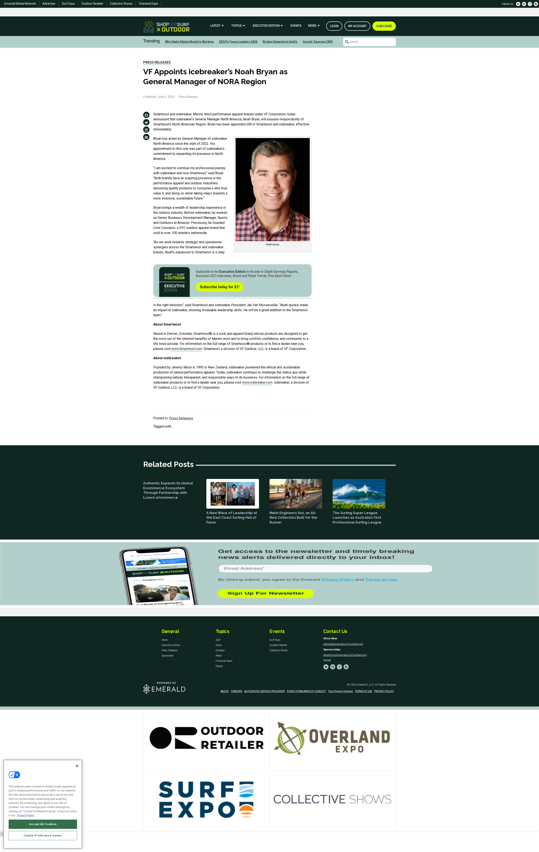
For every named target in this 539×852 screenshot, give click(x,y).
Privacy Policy (25, 815)
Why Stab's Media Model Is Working (189, 41)
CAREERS (236, 691)
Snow (219, 645)
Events (296, 25)
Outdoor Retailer (92, 3)
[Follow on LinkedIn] (518, 4)
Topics (236, 25)
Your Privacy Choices (340, 691)
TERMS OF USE (363, 691)
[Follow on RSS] (536, 4)
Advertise (49, 3)
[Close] (77, 766)
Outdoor (220, 650)
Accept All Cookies (43, 824)
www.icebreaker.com (257, 382)
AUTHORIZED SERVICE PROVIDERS (264, 691)
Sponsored (167, 655)
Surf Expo (68, 3)
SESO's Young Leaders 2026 (238, 41)
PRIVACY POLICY (384, 691)
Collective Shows (121, 3)
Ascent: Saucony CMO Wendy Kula (326, 41)
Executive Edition (266, 25)
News (165, 640)
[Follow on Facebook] (530, 4)
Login (334, 26)
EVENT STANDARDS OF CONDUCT (306, 691)
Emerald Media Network (20, 3)
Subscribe (384, 26)
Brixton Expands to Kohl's (280, 41)
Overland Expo (148, 3)
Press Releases (157, 62)
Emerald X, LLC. (365, 684)
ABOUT (224, 691)
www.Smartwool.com (186, 349)
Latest (215, 25)
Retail (219, 655)
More (312, 25)
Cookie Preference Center (43, 835)
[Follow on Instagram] (524, 4)
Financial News (224, 661)
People (219, 666)
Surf (218, 640)
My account (357, 26)
